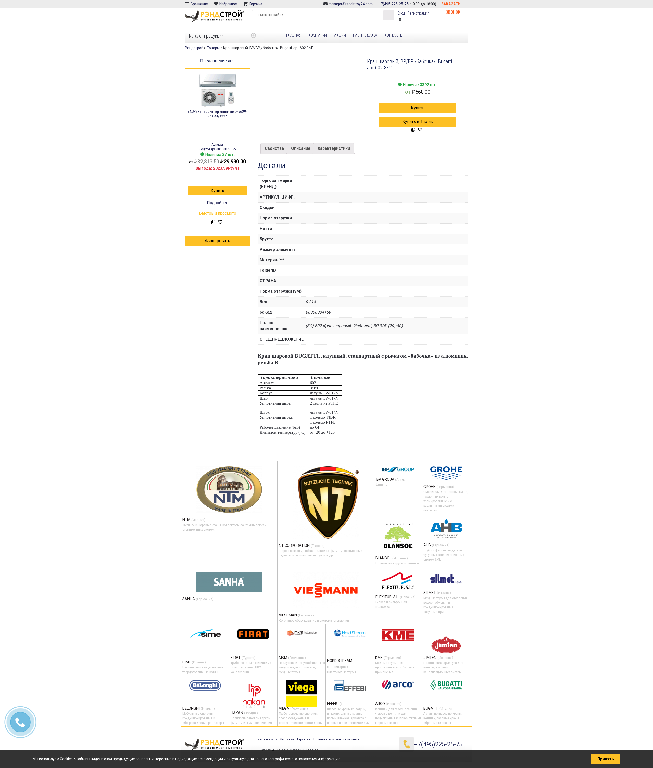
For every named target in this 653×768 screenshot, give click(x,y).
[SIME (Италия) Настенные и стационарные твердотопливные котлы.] (205, 633)
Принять (605, 759)
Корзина (256, 4)
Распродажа (365, 35)
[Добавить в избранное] (220, 222)
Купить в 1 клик (417, 121)
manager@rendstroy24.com (351, 4)
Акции (340, 35)
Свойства (274, 148)
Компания (317, 35)
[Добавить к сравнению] (213, 222)
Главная (293, 35)
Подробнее (217, 202)
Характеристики (334, 148)
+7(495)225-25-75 (393, 4)
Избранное (228, 4)
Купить (217, 190)
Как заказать (267, 739)
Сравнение (199, 4)
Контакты (393, 35)
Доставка (287, 739)
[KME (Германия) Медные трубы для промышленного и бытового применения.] (398, 635)
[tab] (274, 148)
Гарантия (303, 739)
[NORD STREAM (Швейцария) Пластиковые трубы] (350, 633)
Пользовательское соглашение (336, 739)
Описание (300, 148)
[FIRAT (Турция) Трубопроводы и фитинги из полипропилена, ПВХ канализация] (253, 634)
